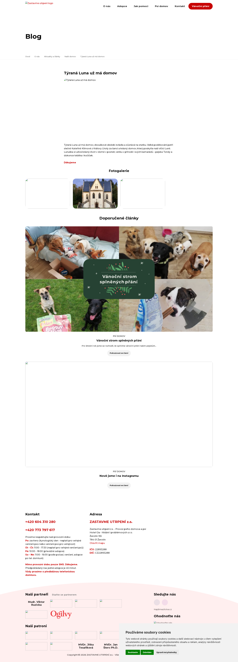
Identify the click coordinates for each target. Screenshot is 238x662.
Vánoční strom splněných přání (119, 340)
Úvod (27, 56)
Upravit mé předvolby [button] (166, 652)
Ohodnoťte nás (167, 616)
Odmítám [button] (147, 652)
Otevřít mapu (97, 543)
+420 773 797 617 (40, 530)
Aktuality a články (52, 56)
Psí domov (161, 6)
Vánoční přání (200, 6)
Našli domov (70, 56)
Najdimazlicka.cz (163, 609)
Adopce (122, 6)
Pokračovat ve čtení (119, 353)
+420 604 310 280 (40, 522)
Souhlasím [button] (133, 652)
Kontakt (180, 6)
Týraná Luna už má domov (92, 56)
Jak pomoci (141, 6)
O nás (106, 6)
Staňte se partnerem (64, 594)
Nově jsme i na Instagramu (119, 475)
